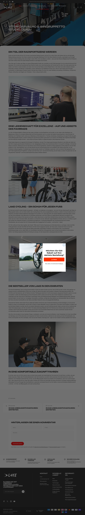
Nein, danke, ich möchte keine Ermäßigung (54, 263)
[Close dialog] (64, 245)
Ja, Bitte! (54, 259)
